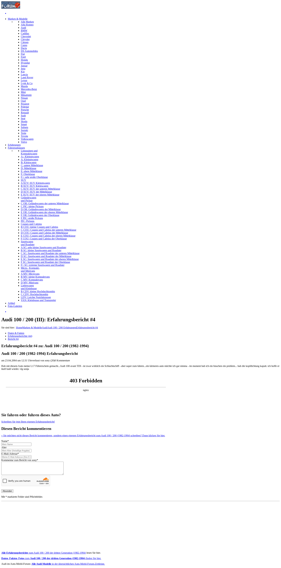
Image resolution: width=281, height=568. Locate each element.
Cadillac (25, 33)
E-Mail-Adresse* (10, 453)
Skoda (24, 121)
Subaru (24, 127)
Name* (5, 441)
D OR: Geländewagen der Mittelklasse (41, 209)
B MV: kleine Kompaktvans (35, 276)
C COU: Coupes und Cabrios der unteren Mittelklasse (48, 229)
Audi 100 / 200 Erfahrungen (61, 327)
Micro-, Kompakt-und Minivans (30, 269)
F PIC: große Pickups (32, 218)
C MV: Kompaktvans (32, 279)
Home (19, 327)
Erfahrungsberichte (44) (20, 336)
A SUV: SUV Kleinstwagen (35, 183)
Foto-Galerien (15, 306)
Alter (4, 447)
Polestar (25, 106)
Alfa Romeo (27, 24)
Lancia (24, 74)
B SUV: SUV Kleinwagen (34, 186)
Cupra (24, 45)
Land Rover (27, 77)
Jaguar (24, 65)
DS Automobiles (29, 51)
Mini (23, 92)
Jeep (23, 68)
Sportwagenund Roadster (27, 243)
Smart (24, 124)
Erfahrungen (14, 144)
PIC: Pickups (27, 221)
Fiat (23, 54)
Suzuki (24, 130)
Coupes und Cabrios (31, 224)
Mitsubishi (26, 95)
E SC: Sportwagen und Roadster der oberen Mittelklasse (50, 259)
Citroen (24, 42)
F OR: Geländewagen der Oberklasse (40, 215)
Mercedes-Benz (29, 89)
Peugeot (25, 103)
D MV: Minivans (29, 282)
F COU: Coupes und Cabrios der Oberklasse (44, 238)
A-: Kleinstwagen (30, 156)
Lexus (24, 80)
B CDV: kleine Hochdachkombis (38, 291)
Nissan (24, 98)
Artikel (11, 303)
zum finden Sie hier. (51, 558)
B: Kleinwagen (28, 162)
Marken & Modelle (17, 18)
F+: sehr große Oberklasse (34, 177)
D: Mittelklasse (28, 168)
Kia (23, 71)
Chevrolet (26, 36)
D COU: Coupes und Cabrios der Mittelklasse (44, 232)
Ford (23, 57)
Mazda (24, 86)
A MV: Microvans (30, 273)
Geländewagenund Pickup (28, 199)
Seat (23, 118)
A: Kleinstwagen (29, 159)
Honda (24, 59)
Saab (23, 115)
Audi (23, 27)
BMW (24, 30)
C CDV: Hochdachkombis (34, 294)
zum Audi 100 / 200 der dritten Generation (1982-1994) (43, 552)
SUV (23, 180)
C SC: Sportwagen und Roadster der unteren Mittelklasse (50, 253)
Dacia (24, 48)
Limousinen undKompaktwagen (29, 152)
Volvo (24, 142)
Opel (23, 100)
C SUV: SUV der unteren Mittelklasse (40, 188)
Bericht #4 (13, 339)
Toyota (24, 136)
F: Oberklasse (28, 174)
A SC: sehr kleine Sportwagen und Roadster (43, 247)
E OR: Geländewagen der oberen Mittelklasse (44, 212)
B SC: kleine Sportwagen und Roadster (41, 250)
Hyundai (25, 62)
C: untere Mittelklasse (32, 165)
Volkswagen (27, 139)
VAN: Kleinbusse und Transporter (38, 300)
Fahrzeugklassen (16, 147)
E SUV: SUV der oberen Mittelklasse (40, 194)
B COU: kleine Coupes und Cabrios (39, 227)
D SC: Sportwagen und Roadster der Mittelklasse (46, 256)
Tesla (23, 133)
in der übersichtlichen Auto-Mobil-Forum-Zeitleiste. (68, 563)
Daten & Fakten (16, 333)
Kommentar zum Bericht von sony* (19, 460)
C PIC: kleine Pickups (32, 206)
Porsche (25, 109)
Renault (25, 112)
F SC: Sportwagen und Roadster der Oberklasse (45, 262)
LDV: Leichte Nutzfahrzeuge (36, 297)
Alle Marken (27, 21)
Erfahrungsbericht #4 (87, 327)
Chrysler (25, 39)
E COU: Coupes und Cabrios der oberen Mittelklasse (48, 235)
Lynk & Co (27, 83)
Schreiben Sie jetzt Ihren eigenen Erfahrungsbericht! (28, 421)
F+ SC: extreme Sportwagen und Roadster (42, 265)
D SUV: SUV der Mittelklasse (36, 191)
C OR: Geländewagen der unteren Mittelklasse (45, 203)
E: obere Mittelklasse (31, 171)
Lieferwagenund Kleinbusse (29, 287)
